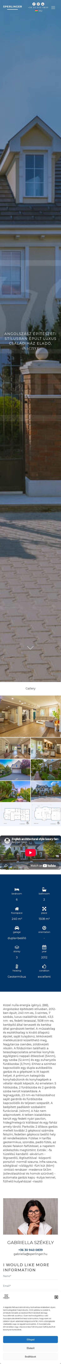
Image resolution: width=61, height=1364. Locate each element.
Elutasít (30, 1348)
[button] (56, 1297)
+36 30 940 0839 (38, 7)
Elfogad (30, 1339)
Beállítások (30, 1356)
